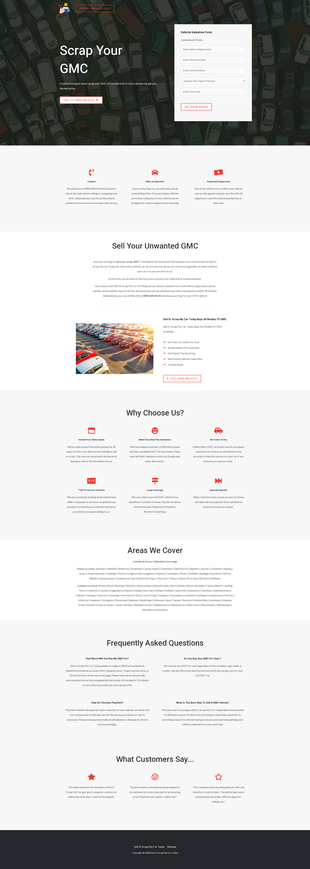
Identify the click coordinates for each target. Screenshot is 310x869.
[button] (95, 8)
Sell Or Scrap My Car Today (149, 846)
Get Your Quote (196, 107)
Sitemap (171, 846)
